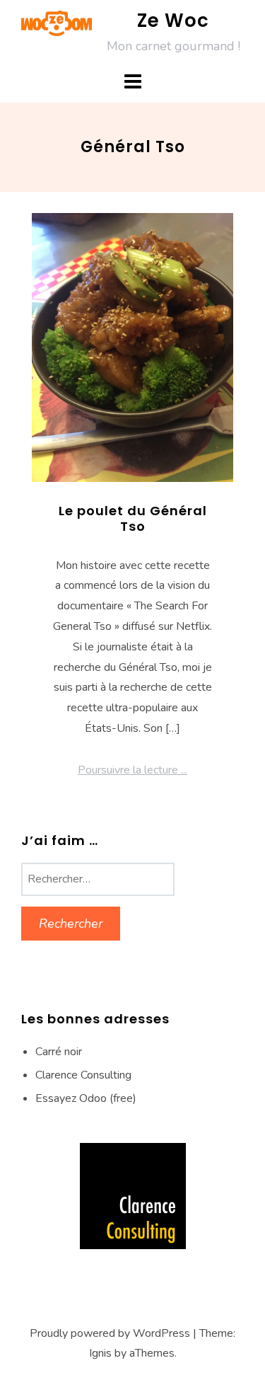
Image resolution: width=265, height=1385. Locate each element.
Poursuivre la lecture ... (132, 770)
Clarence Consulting (83, 1075)
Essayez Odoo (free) (85, 1098)
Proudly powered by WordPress (110, 1333)
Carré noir (58, 1051)
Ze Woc (173, 20)
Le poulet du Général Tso (133, 518)
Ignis (100, 1353)
